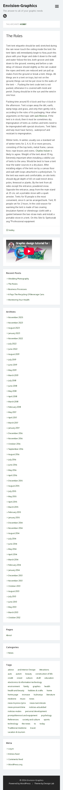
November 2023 (15, 322)
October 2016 (14, 444)
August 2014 (13, 533)
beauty (28, 674)
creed (19, 678)
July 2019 (12, 359)
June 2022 (12, 349)
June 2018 (12, 386)
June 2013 (12, 602)
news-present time (16, 707)
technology (13, 723)
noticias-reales (14, 711)
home (49, 690)
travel (33, 728)
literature (50, 694)
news (31, 698)
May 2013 (12, 607)
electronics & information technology (25, 682)
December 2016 (15, 433)
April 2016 (12, 475)
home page (13, 694)
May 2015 (12, 496)
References (13, 719)
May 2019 (12, 370)
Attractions (44, 669)
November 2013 (15, 580)
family (26, 686)
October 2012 (14, 617)
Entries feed (13, 754)
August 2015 (13, 486)
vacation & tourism (16, 732)
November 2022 (15, 338)
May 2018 (12, 391)
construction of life (44, 674)
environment (14, 686)
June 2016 (12, 465)
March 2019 (13, 375)
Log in (11, 748)
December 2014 (15, 522)
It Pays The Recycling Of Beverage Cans (26, 294)
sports (47, 719)
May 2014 (12, 549)
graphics (37, 686)
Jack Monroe (41, 116)
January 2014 (14, 570)
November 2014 (15, 528)
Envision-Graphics (20, 5)
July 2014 (12, 538)
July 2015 (12, 491)
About (9, 635)
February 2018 (14, 407)
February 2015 (14, 512)
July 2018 (12, 380)
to (35, 723)
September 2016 (15, 449)
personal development (36, 711)
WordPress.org (15, 764)
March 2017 (13, 422)
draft (38, 678)
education (49, 678)
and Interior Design (26, 669)
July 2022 (12, 343)
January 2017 (14, 428)
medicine (12, 698)
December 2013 (15, 575)
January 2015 (14, 517)
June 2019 (12, 364)
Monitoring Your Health (18, 300)
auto (10, 674)
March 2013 (13, 612)
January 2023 (14, 333)
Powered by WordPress (20, 783)
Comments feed (15, 759)
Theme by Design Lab (44, 783)
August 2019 (13, 354)
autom (19, 674)
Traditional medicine (17, 728)
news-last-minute (38, 703)
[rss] (5, 16)
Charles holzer (43, 150)
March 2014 (13, 559)
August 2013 (13, 591)
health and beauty (16, 690)
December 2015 (15, 480)
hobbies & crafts (35, 690)
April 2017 (12, 417)
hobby (11, 230)
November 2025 (15, 317)
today (42, 723)
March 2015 (13, 507)
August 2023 (14, 328)
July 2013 (12, 596)
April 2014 (12, 554)
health (47, 686)
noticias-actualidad (37, 707)
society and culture (31, 719)
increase (26, 694)
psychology (46, 715)
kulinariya (38, 694)
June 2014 (12, 544)
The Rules (14, 35)
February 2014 (14, 565)
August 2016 (13, 454)
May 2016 (12, 470)
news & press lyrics (17, 703)
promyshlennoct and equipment (22, 715)
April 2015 (12, 502)
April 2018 (12, 396)
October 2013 (14, 586)
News (10, 653)
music (22, 698)
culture (29, 678)
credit (10, 678)
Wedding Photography (18, 278)
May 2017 (12, 412)
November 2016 (15, 438)
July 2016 (12, 459)
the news (26, 723)
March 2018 (13, 401)
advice (11, 669)
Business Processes (17, 289)
